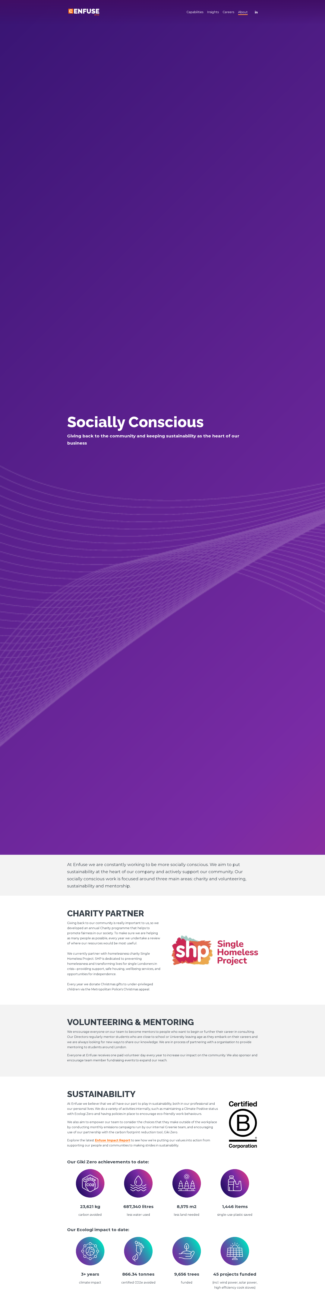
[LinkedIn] (256, 12)
